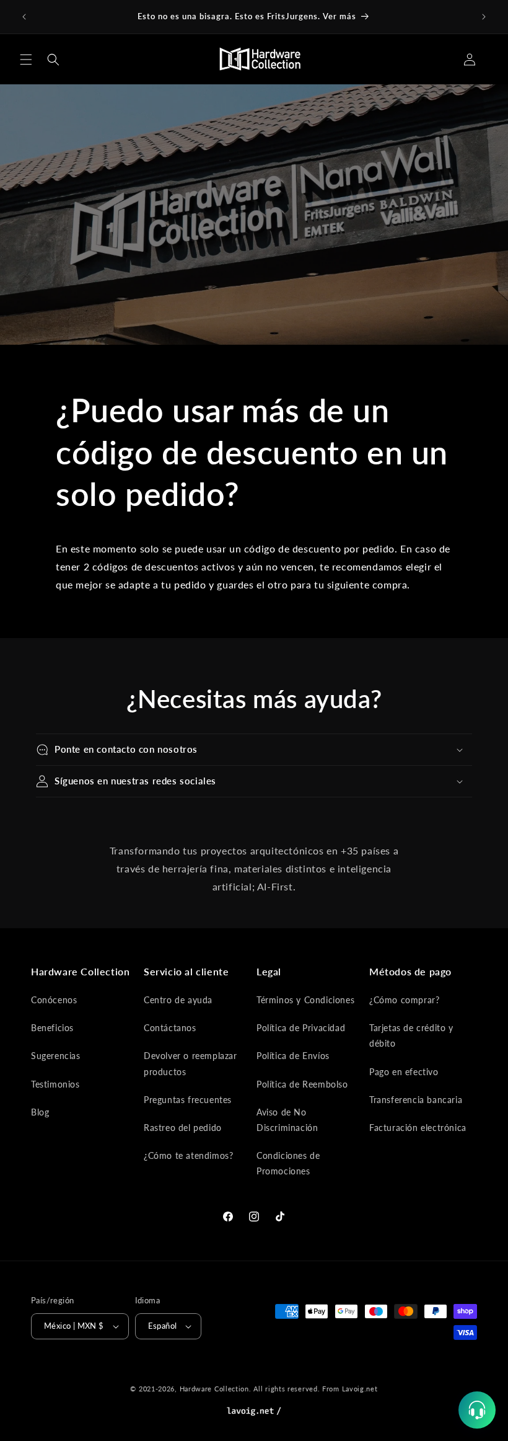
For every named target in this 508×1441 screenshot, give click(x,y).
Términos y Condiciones (305, 1000)
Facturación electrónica (417, 1127)
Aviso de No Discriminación (287, 1120)
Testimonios (55, 1084)
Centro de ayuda (178, 1000)
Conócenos (54, 1000)
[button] (26, 59)
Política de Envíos (293, 1055)
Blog (40, 1112)
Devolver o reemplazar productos (190, 1063)
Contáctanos (170, 1027)
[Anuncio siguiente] (483, 16)
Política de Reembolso (302, 1084)
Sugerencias (56, 1055)
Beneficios (52, 1027)
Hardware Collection (214, 1389)
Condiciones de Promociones (288, 1163)
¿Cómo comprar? (404, 1000)
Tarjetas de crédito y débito (411, 1035)
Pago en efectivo (404, 1071)
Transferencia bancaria (415, 1099)
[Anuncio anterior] (24, 16)
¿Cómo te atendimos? (188, 1155)
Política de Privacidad (300, 1027)
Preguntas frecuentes (188, 1099)
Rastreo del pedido (183, 1127)
